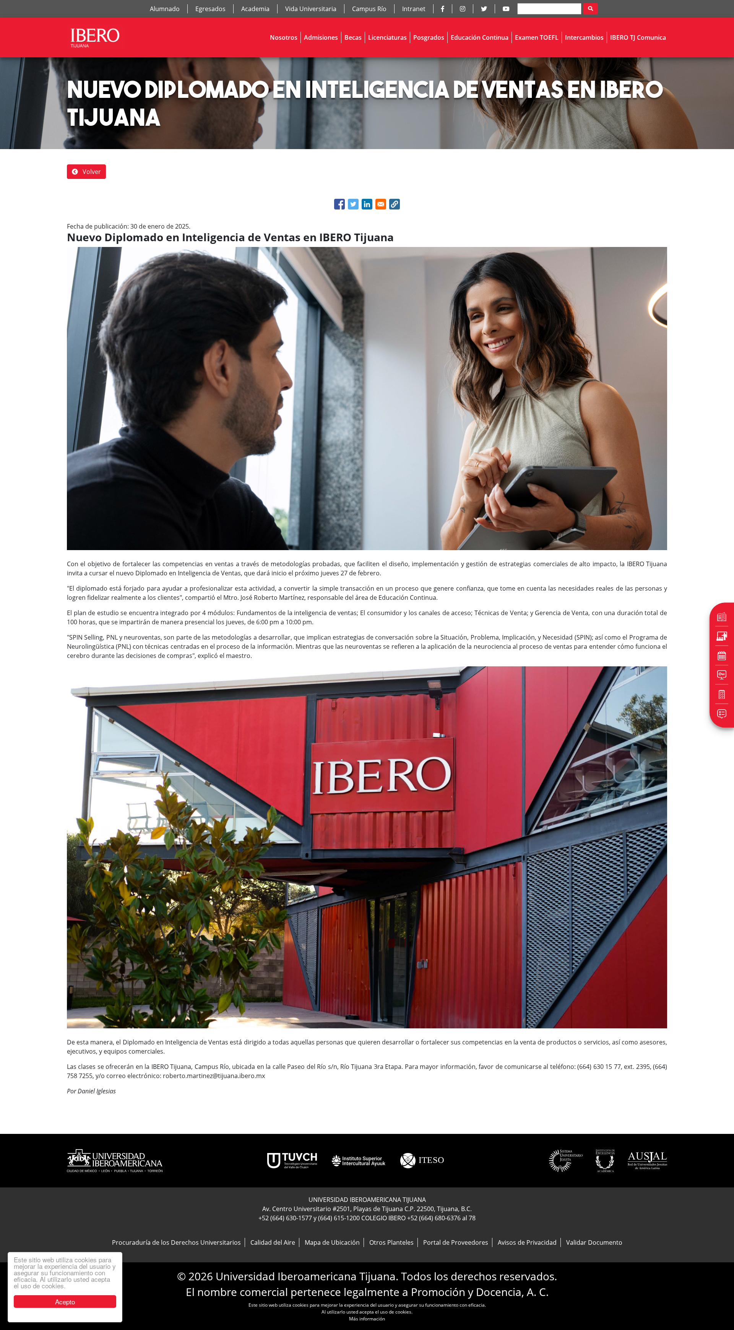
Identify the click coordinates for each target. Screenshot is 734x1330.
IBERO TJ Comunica (638, 37)
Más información (367, 1318)
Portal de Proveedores (455, 1242)
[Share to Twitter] (353, 204)
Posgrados (428, 37)
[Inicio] (95, 37)
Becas (353, 37)
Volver (91, 171)
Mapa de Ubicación (332, 1242)
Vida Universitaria (310, 9)
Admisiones (321, 37)
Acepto (65, 1301)
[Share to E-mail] (380, 204)
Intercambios (584, 37)
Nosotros (283, 37)
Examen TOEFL (537, 37)
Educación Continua (479, 37)
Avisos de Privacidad (527, 1242)
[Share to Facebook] (339, 204)
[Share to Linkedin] (367, 204)
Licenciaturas (387, 37)
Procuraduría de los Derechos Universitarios (176, 1242)
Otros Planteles (391, 1242)
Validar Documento (594, 1242)
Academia (255, 9)
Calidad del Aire (272, 1242)
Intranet (413, 9)
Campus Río (369, 9)
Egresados (210, 9)
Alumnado (165, 9)
